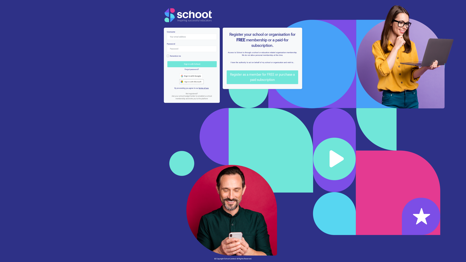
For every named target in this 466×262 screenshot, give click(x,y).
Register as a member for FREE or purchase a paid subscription (262, 77)
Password (171, 44)
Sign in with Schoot (192, 64)
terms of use (204, 88)
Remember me (175, 56)
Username (171, 32)
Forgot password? (192, 69)
